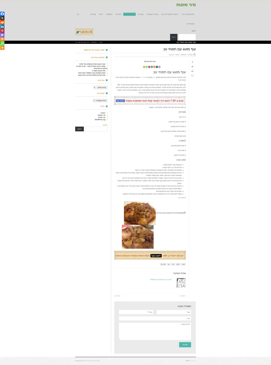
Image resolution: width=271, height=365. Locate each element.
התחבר (102, 113)
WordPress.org (100, 119)
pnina (177, 54)
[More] (144, 65)
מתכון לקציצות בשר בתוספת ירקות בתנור (91, 73)
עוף (154, 77)
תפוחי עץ (143, 77)
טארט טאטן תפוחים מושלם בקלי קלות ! (92, 64)
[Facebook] (159, 65)
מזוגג (183, 265)
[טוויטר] (192, 66)
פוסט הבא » (117, 296)
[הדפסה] (192, 71)
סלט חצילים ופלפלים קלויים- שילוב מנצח (91, 75)
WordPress (192, 361)
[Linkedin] (152, 65)
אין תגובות (171, 54)
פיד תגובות (101, 117)
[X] (157, 65)
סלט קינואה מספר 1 (98, 71)
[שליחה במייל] (192, 75)
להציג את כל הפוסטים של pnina (160, 280)
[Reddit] (154, 65)
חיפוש (194, 31)
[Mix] (2, 39)
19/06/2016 (183, 54)
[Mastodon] (2, 35)
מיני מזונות (186, 5)
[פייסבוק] (192, 62)
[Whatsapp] (147, 65)
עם (169, 265)
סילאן (178, 265)
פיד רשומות (101, 115)
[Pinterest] (149, 65)
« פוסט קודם (183, 296)
